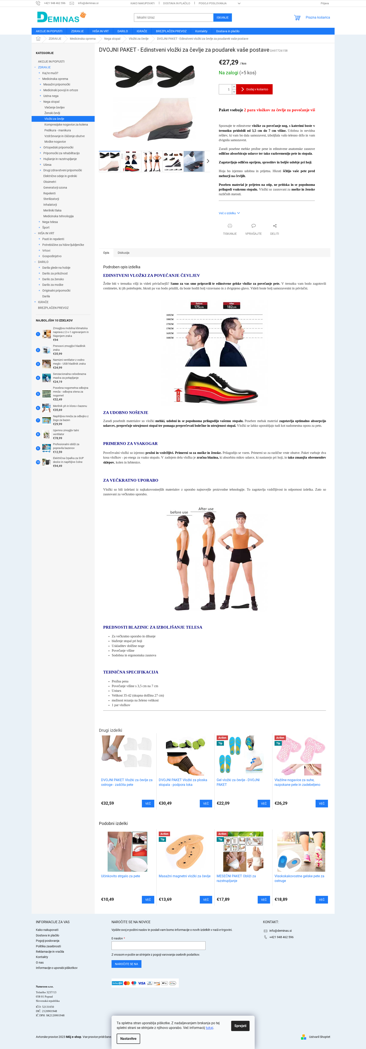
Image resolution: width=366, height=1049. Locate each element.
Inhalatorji (50, 204)
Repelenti (49, 193)
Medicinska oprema (55, 79)
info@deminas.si (280, 930)
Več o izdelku (227, 213)
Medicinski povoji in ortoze (60, 90)
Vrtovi (46, 250)
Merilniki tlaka (52, 210)
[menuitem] (49, 31)
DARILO (43, 262)
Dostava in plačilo (176, 3)
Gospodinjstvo (52, 256)
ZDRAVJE (44, 67)
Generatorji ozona (55, 187)
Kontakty (42, 957)
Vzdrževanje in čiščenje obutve (64, 136)
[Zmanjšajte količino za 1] (234, 91)
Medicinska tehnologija (58, 216)
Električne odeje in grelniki (60, 176)
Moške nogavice (55, 141)
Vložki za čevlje (54, 118)
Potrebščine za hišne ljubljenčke (63, 244)
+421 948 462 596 (281, 937)
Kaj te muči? (50, 73)
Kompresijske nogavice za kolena (66, 124)
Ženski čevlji (52, 113)
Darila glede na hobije (56, 267)
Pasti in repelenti (53, 239)
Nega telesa (50, 222)
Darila (46, 296)
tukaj (209, 1028)
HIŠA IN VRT (46, 233)
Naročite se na (126, 964)
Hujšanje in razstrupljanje (60, 159)
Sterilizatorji (51, 199)
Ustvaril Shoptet (319, 1037)
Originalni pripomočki (56, 290)
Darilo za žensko (53, 279)
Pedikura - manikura (57, 130)
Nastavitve (128, 1039)
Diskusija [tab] (123, 252)
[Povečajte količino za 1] (234, 86)
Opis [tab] (106, 252)
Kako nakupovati (143, 3)
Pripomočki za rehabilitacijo (61, 153)
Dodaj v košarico (257, 89)
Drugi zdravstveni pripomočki (62, 170)
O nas (40, 962)
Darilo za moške (52, 284)
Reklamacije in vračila (50, 951)
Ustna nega (51, 96)
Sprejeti (240, 1026)
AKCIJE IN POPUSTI (51, 61)
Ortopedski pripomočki (58, 147)
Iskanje (223, 17)
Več (148, 899)
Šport (46, 227)
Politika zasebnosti (48, 946)
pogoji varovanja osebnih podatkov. (176, 954)
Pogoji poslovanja (212, 3)
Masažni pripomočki (56, 84)
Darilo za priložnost (55, 273)
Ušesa (47, 164)
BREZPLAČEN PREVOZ (53, 308)
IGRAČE (43, 302)
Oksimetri (49, 181)
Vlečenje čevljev (54, 107)
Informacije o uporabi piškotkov (57, 968)
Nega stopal (51, 101)
